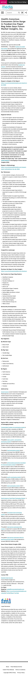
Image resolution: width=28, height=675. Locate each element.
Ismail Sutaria (4, 392)
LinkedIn (3, 593)
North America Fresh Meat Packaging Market (13, 498)
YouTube (16, 593)
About (7, 666)
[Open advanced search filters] (22, 12)
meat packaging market (13, 486)
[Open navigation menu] (2, 12)
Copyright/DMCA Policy (9, 672)
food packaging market (13, 450)
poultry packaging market (14, 477)
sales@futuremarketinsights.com (15, 589)
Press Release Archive (16, 666)
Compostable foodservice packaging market (13, 427)
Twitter (8, 593)
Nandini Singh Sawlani (7, 578)
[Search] (19, 12)
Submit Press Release (8, 669)
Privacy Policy (21, 672)
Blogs (12, 593)
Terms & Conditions (20, 669)
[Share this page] (26, 12)
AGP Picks (3, 2)
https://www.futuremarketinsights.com (16, 591)
